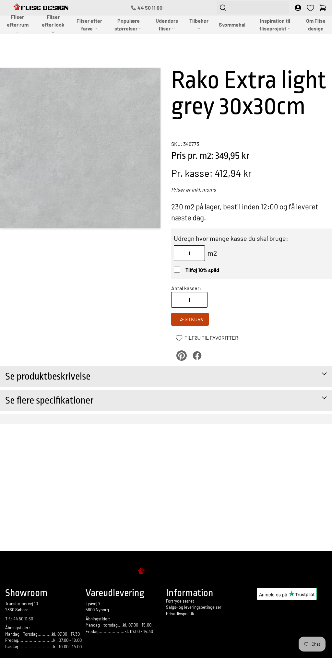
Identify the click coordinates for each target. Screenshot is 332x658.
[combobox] (253, 7)
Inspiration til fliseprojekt (274, 24)
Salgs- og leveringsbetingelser (193, 607)
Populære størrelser (127, 24)
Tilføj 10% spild (202, 270)
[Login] (298, 8)
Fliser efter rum (18, 21)
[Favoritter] (310, 8)
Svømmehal (232, 24)
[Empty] (323, 8)
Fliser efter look (53, 21)
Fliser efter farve (89, 24)
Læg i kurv (190, 319)
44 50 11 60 (149, 8)
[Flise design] (166, 571)
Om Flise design (316, 24)
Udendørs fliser (167, 24)
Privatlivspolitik (180, 613)
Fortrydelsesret (180, 601)
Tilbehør (198, 21)
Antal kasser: (186, 288)
